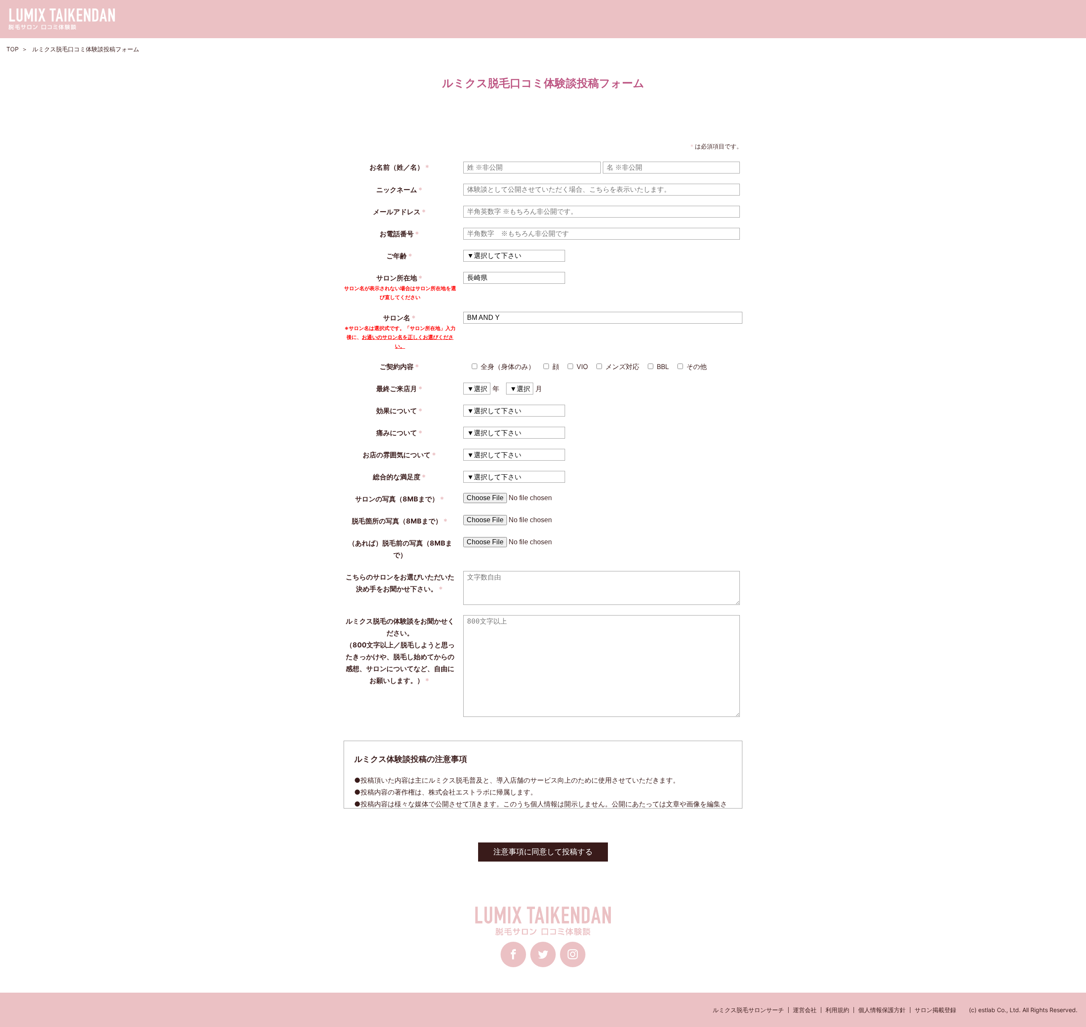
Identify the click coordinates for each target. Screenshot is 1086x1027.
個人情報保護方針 (882, 1009)
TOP (12, 49)
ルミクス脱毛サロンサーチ (748, 1009)
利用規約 (837, 1009)
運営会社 (805, 1009)
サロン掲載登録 (935, 1009)
